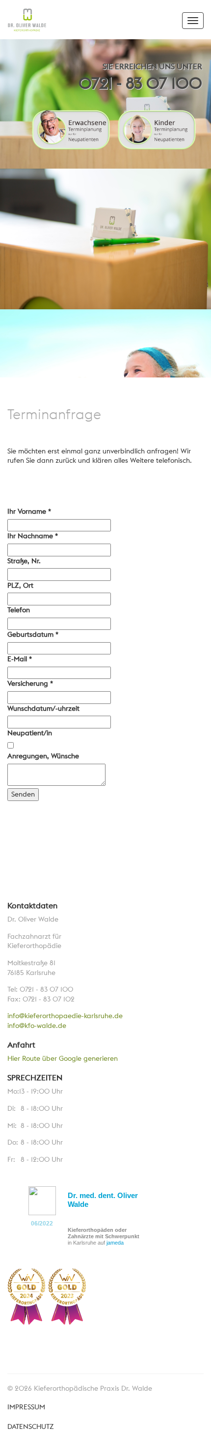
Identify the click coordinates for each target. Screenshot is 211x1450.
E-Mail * (19, 659)
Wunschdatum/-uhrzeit (43, 708)
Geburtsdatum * (32, 634)
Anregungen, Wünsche (43, 756)
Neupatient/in (29, 733)
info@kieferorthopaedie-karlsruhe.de (65, 1016)
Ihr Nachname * (32, 536)
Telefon (18, 610)
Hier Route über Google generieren (62, 1058)
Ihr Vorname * (29, 511)
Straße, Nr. (24, 561)
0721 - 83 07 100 (140, 83)
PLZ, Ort (20, 585)
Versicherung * (30, 683)
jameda (115, 1243)
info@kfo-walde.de (36, 1025)
